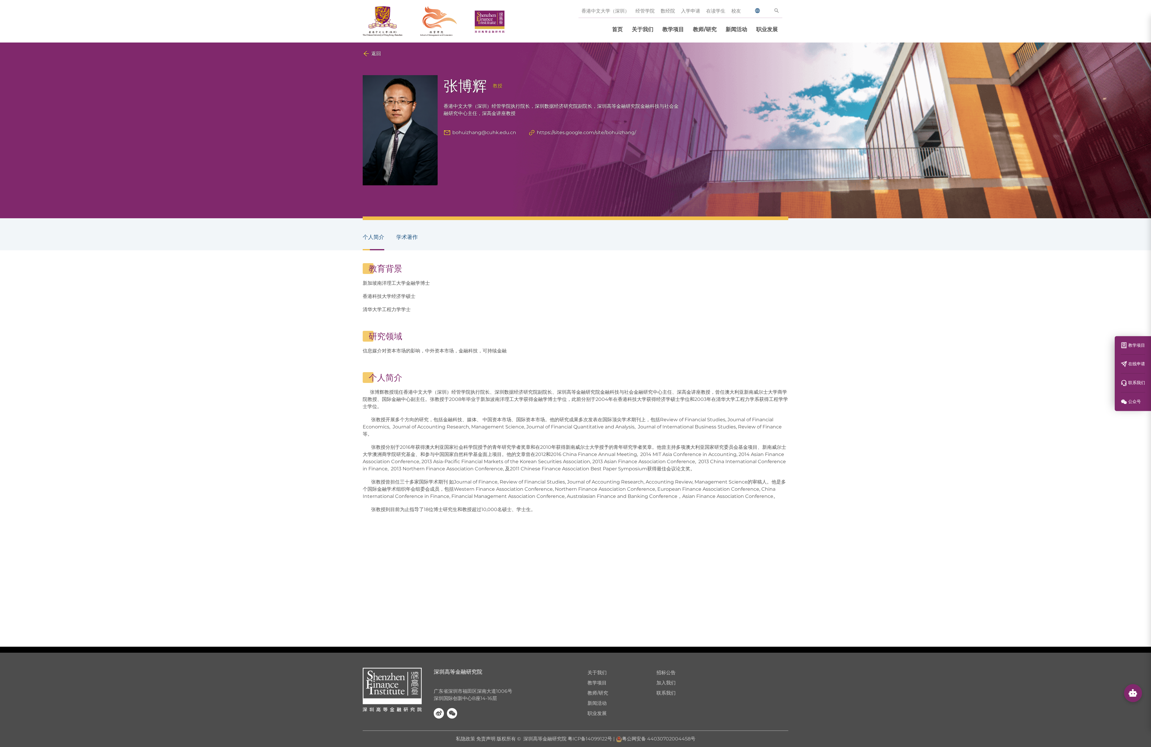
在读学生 (715, 11)
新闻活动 (736, 29)
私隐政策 (465, 739)
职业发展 (767, 29)
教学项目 (673, 29)
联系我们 (666, 693)
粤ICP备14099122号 (590, 739)
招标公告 (666, 672)
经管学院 (645, 11)
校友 (736, 11)
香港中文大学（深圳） (605, 11)
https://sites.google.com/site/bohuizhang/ (586, 132)
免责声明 (485, 739)
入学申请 (690, 11)
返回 (376, 53)
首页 (617, 29)
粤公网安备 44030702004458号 (658, 739)
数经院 (668, 11)
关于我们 (642, 29)
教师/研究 (705, 29)
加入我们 (666, 683)
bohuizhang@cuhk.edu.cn (484, 132)
